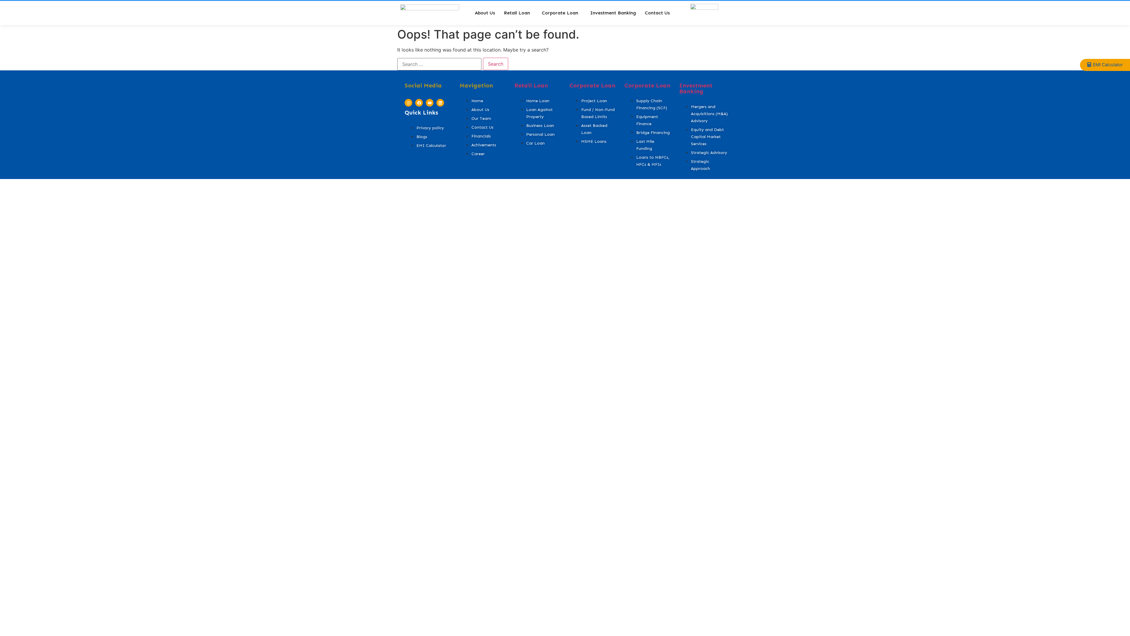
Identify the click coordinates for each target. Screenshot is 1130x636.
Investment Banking (613, 13)
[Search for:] (439, 64)
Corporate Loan (560, 13)
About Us (485, 13)
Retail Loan (517, 13)
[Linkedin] (440, 103)
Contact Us (657, 13)
